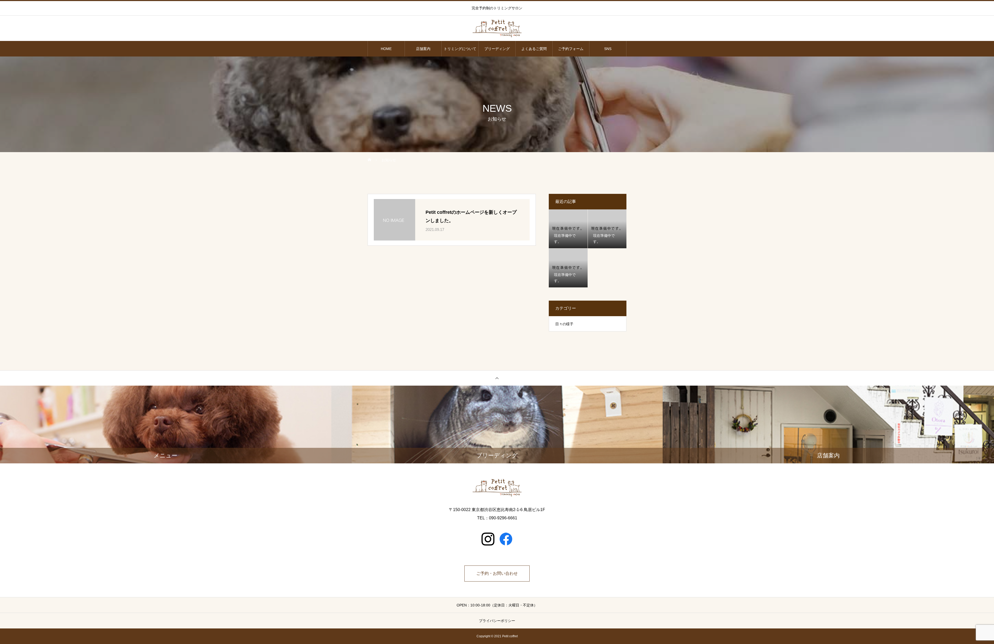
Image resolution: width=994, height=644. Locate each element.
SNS (607, 49)
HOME (386, 49)
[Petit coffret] (497, 28)
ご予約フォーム (570, 49)
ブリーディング (497, 49)
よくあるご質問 (534, 49)
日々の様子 (564, 324)
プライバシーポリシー (497, 621)
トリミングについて (460, 49)
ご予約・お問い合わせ (497, 573)
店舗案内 (423, 49)
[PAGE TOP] (497, 378)
